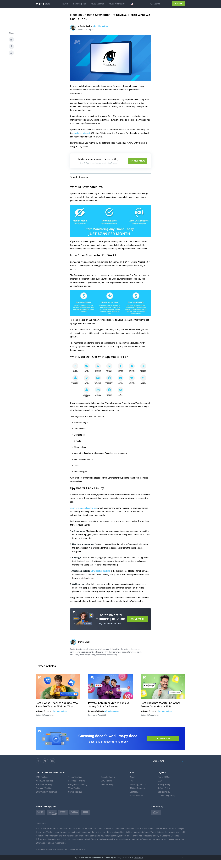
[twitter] (11, 39)
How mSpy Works (138, 784)
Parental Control (108, 777)
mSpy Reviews (136, 795)
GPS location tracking (100, 571)
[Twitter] (45, 760)
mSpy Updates (97, 4)
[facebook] (11, 46)
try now (178, 4)
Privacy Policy (164, 784)
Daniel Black (84, 642)
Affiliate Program (137, 788)
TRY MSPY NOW (137, 161)
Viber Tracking (74, 788)
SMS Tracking (42, 777)
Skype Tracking (75, 792)
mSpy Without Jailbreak (46, 792)
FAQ (132, 781)
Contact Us (135, 792)
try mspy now (163, 738)
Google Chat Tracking (77, 784)
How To (65, 4)
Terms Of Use (164, 777)
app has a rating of (82, 133)
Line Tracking (107, 784)
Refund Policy (164, 788)
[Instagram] (52, 760)
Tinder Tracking (75, 777)
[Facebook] (38, 760)
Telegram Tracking (44, 788)
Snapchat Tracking (44, 784)
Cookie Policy (138, 857)
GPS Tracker (106, 781)
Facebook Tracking (76, 781)
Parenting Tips (79, 4)
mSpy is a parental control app (83, 508)
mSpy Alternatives (117, 4)
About (132, 777)
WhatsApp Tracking (44, 781)
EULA (160, 781)
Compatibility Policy (166, 795)
